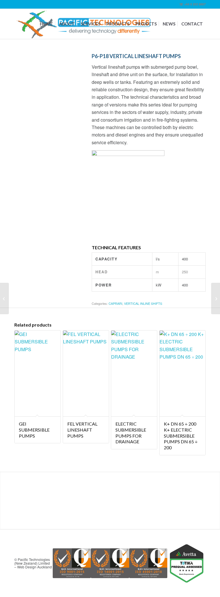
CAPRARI (115, 303)
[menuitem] (46, 24)
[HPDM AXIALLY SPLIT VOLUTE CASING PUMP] (215, 298)
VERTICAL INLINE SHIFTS (143, 303)
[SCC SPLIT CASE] (4, 298)
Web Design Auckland (34, 566)
